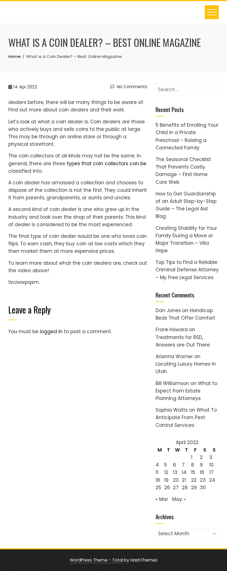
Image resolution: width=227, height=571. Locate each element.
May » (179, 499)
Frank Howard (172, 329)
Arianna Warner (174, 356)
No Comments (131, 87)
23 (203, 480)
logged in (51, 331)
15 (193, 472)
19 (166, 480)
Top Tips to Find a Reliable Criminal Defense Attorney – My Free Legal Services (187, 270)
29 (194, 487)
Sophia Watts (172, 410)
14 (184, 472)
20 (176, 480)
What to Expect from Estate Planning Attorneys (186, 391)
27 (176, 487)
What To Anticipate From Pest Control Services (186, 417)
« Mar (162, 499)
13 (175, 472)
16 (202, 472)
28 (185, 487)
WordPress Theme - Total (96, 560)
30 (203, 487)
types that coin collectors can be (106, 163)
